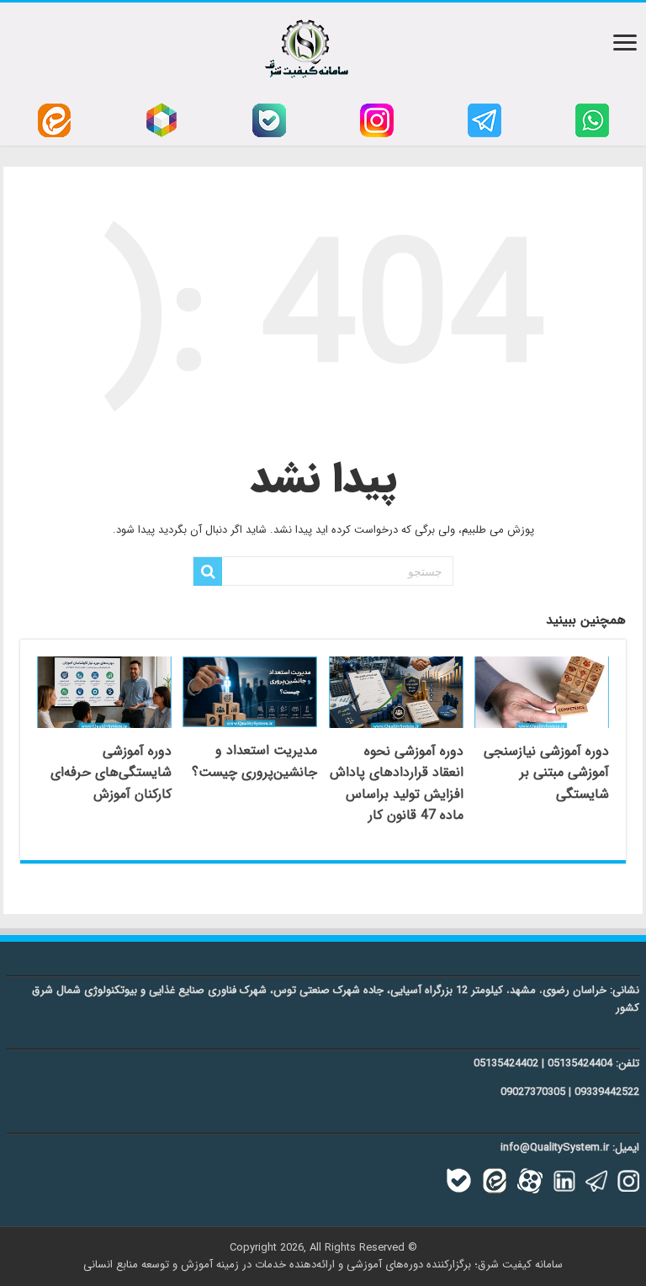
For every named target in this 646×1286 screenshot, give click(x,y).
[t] (484, 120)
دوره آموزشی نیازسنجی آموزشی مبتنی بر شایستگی (546, 773)
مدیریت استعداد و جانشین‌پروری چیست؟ (254, 761)
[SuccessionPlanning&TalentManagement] (250, 692)
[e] (54, 120)
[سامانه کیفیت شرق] (306, 45)
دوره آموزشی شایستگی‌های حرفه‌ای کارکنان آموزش (111, 773)
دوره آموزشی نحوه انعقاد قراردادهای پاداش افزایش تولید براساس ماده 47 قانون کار (396, 783)
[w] (592, 120)
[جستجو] (207, 571)
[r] (161, 120)
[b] (269, 120)
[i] (377, 120)
